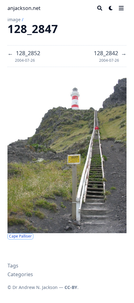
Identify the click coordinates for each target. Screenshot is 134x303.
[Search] (99, 8)
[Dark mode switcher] (110, 8)
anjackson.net (24, 8)
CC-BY (71, 287)
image (14, 19)
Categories (20, 274)
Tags (12, 265)
